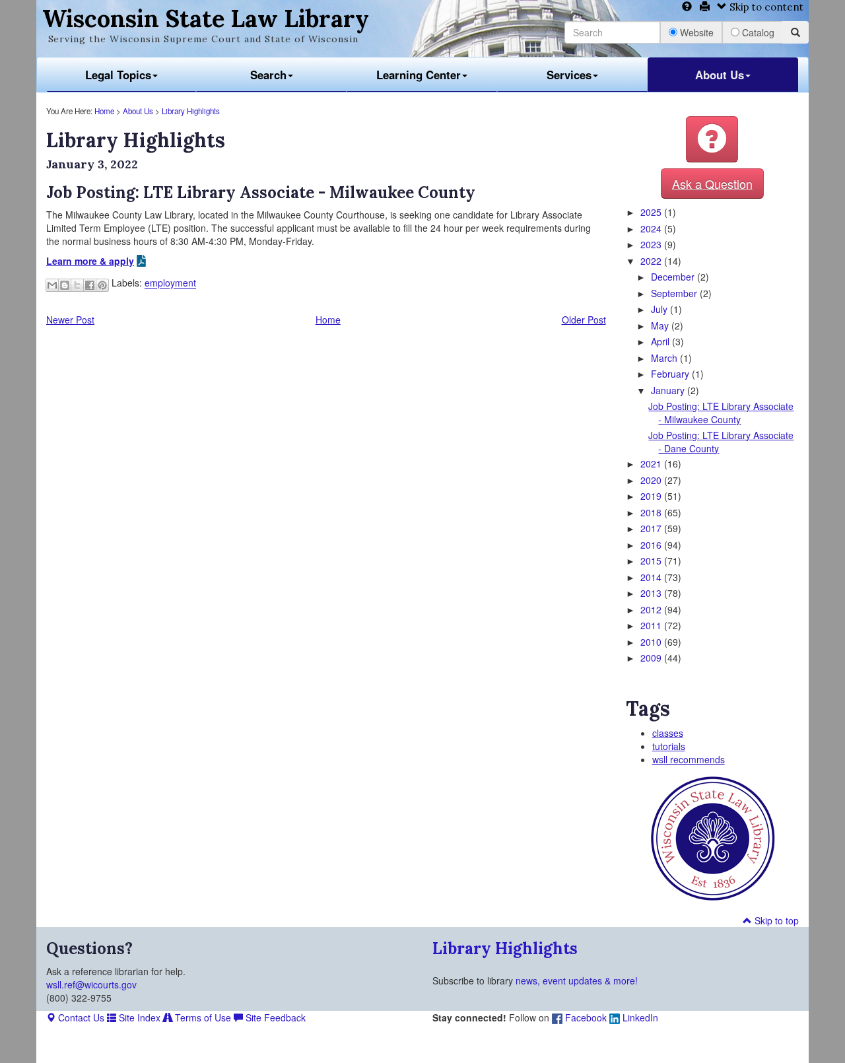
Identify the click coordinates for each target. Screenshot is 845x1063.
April (661, 341)
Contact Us (79, 1017)
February (671, 373)
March (665, 357)
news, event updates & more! (577, 980)
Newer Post (70, 319)
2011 (652, 625)
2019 (652, 495)
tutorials (668, 746)
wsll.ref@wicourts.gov (91, 984)
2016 (652, 544)
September (675, 293)
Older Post (584, 319)
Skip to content (765, 7)
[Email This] (52, 285)
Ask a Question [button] (712, 183)
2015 (652, 560)
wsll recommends (688, 759)
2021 (652, 463)
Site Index (138, 1017)
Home (104, 111)
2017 (652, 528)
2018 (652, 512)
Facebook (584, 1017)
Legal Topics (118, 75)
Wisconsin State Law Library (205, 18)
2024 (652, 228)
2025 (652, 212)
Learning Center (418, 75)
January (669, 390)
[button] (712, 139)
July (660, 309)
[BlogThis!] (64, 285)
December (674, 276)
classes (667, 732)
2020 (652, 480)
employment (170, 283)
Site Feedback (274, 1017)
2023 (652, 244)
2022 (652, 260)
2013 (652, 593)
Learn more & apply (90, 261)
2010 (652, 641)
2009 (652, 657)
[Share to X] (77, 285)
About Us (719, 75)
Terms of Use (201, 1017)
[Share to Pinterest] (102, 285)
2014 (652, 577)
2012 (652, 609)
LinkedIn (639, 1017)
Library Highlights (191, 111)
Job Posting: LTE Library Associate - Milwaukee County (721, 412)
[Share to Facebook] (89, 285)
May (661, 325)
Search (268, 75)
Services (569, 75)
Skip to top (775, 920)
